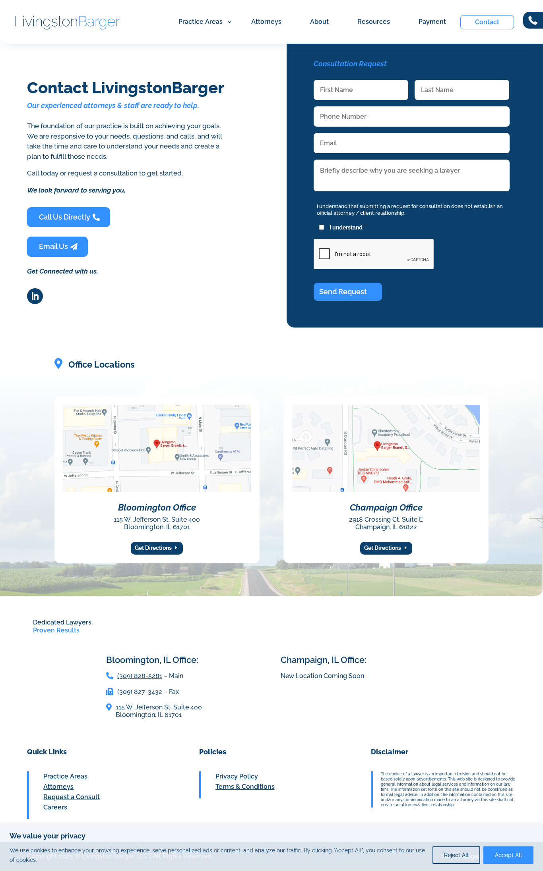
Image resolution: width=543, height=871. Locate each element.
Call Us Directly (64, 217)
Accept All (508, 855)
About (319, 21)
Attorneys (266, 21)
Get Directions (153, 548)
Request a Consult (71, 797)
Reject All (456, 855)
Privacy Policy (236, 776)
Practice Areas (200, 21)
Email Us (53, 246)
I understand (348, 227)
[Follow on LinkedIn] (35, 296)
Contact (487, 22)
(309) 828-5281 (139, 676)
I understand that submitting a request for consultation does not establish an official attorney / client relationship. (410, 209)
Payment (432, 21)
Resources (373, 21)
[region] (271, 848)
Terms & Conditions (245, 786)
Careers (55, 807)
